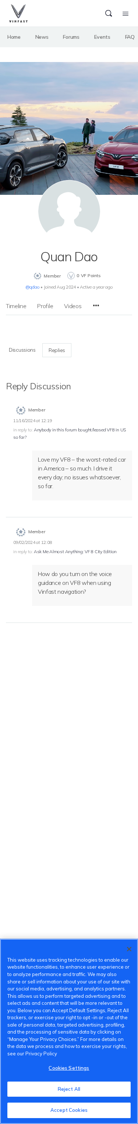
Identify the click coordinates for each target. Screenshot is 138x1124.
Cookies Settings (69, 1068)
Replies (57, 350)
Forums (71, 37)
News (42, 37)
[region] (69, 1031)
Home (14, 37)
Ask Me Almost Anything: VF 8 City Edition (75, 551)
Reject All (69, 1089)
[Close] (129, 949)
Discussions (22, 349)
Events (102, 37)
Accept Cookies (69, 1110)
